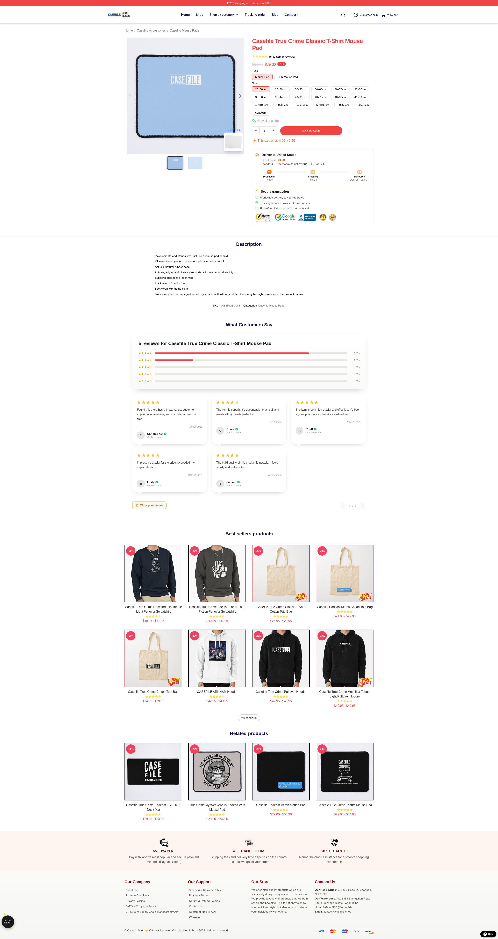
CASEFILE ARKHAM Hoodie (217, 691)
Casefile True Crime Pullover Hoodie (281, 691)
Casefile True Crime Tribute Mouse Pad (344, 805)
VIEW (153, 598)
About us (131, 890)
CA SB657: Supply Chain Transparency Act (152, 911)
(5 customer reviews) (282, 56)
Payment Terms (198, 895)
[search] (343, 15)
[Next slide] (240, 96)
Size (254, 83)
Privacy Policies (135, 900)
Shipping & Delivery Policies (206, 890)
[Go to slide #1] (175, 163)
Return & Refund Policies (204, 900)
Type (255, 70)
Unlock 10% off (8, 922)
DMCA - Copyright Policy (141, 906)
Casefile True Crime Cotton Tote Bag (153, 691)
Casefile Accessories (151, 30)
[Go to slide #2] (195, 163)
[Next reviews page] (362, 505)
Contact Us (196, 906)
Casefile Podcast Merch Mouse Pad (281, 805)
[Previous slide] (130, 96)
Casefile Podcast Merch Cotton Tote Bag (345, 607)
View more (249, 717)
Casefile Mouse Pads (184, 30)
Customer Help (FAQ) (202, 911)
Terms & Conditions (138, 895)
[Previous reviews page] (343, 505)
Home (128, 30)
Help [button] (490, 934)
